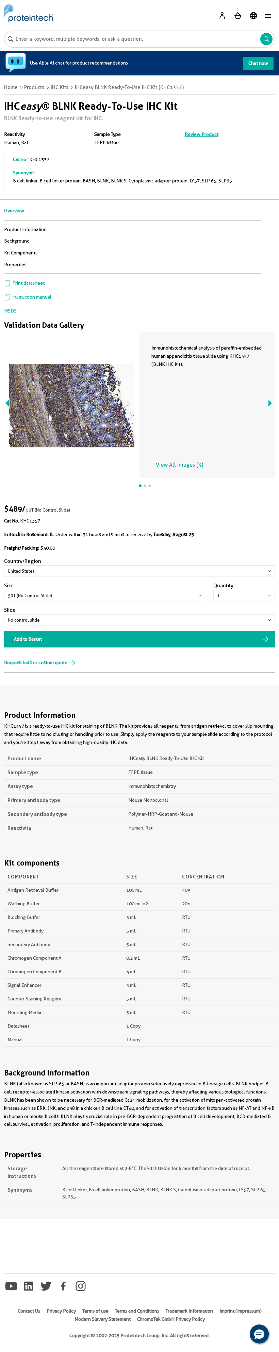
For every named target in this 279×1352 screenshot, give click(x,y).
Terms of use (95, 1311)
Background (17, 241)
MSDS (10, 311)
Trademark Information (189, 1311)
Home (11, 87)
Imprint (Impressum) (240, 1311)
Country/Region (22, 561)
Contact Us (29, 1311)
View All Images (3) (179, 465)
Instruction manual (31, 297)
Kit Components (20, 252)
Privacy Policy (61, 1311)
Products (34, 87)
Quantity (223, 586)
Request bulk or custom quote (36, 662)
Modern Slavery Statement (103, 1319)
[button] (259, 1334)
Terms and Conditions (137, 1311)
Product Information (25, 229)
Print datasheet (28, 283)
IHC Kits (59, 87)
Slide (10, 610)
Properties (15, 264)
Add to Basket (28, 639)
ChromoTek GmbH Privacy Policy (171, 1319)
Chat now (258, 63)
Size (9, 586)
